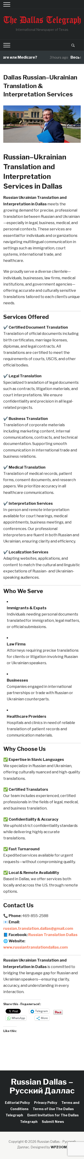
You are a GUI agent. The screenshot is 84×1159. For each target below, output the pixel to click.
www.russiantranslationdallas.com (35, 947)
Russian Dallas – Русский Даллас (42, 1086)
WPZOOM (59, 1147)
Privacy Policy (45, 1103)
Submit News (53, 1122)
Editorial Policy (17, 1103)
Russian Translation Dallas (52, 935)
